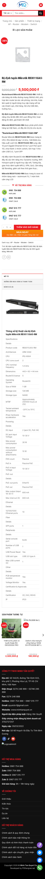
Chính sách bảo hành (12, 857)
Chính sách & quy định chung (15, 833)
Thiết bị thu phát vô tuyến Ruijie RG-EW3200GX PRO (12, 643)
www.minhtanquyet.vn (21, 709)
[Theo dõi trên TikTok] (9, 739)
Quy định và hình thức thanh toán (17, 842)
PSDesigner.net (28, 868)
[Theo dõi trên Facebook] (4, 739)
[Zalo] (39, 860)
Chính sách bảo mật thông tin (16, 837)
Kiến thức (6, 803)
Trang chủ (7, 21)
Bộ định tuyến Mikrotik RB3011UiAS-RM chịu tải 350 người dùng (22, 248)
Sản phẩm (19, 21)
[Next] (43, 640)
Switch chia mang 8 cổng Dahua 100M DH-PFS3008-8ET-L (33, 643)
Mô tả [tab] (6, 276)
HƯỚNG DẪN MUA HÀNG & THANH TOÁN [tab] (18, 282)
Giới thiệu (6, 799)
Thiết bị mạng (33, 21)
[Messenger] (39, 852)
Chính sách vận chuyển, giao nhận (18, 852)
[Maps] (39, 845)
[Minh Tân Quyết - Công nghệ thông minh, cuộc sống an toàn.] (22, 5)
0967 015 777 (32, 701)
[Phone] (39, 867)
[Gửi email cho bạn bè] (9, 257)
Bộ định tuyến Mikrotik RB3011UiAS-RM (21, 246)
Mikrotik (10, 251)
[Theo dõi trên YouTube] (13, 739)
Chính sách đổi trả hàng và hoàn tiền (19, 847)
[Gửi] (40, 13)
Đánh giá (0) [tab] (8, 287)
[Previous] (2, 640)
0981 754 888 (16, 701)
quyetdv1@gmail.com (18, 705)
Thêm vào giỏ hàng (27, 227)
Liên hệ (5, 818)
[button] (4, 5)
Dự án (5, 813)
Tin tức (5, 808)
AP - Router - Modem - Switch (22, 24)
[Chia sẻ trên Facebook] (4, 257)
